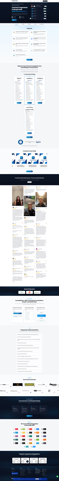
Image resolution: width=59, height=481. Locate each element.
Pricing (23, 24)
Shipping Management (22, 472)
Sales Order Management (22, 471)
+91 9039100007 (45, 471)
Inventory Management (22, 470)
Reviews (29, 24)
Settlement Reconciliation (22, 474)
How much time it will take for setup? (22, 368)
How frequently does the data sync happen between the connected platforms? (27, 366)
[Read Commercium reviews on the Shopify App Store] (37, 292)
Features (16, 24)
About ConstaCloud (14, 469)
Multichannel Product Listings (23, 469)
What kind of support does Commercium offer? (23, 361)
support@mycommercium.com (38, 471)
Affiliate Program (13, 471)
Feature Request (45, 475)
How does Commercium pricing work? (22, 353)
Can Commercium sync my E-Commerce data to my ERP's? (24, 371)
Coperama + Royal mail (35, 455)
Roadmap (44, 472)
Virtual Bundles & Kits (22, 475)
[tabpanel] (18, 161)
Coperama (30, 455)
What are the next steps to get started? (22, 363)
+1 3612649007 (44, 470)
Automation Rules (22, 473)
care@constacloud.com (37, 473)
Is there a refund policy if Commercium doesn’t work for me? (24, 351)
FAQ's (35, 24)
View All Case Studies (29, 171)
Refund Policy (29, 471)
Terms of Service (29, 470)
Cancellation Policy (29, 472)
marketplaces (26, 455)
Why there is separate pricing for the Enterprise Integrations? (25, 345)
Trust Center (29, 473)
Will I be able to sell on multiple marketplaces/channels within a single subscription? (27, 334)
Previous (11, 160)
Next (47, 160)
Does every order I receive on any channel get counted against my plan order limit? (27, 358)
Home (23, 455)
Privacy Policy (29, 469)
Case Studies (42, 24)
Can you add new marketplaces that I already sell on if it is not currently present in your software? (28, 348)
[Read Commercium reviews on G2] (29, 292)
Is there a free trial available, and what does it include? (24, 356)
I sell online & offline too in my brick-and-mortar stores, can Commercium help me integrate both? (28, 340)
